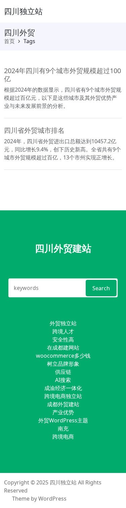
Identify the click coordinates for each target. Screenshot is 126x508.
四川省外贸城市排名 (34, 130)
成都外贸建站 (63, 404)
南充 (63, 428)
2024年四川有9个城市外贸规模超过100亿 (62, 74)
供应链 (63, 372)
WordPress (52, 498)
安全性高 (63, 339)
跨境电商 (63, 436)
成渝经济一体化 (63, 388)
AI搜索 (63, 380)
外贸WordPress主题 (63, 420)
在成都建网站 (63, 347)
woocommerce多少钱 (63, 355)
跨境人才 (63, 331)
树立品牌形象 (63, 363)
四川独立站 (23, 11)
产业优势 (63, 412)
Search (101, 288)
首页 (9, 41)
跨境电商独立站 (63, 396)
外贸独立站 (63, 323)
